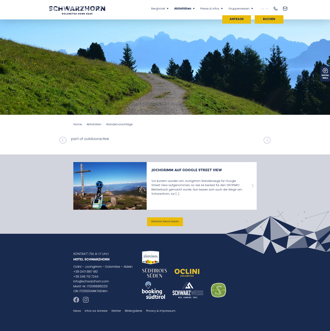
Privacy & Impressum (161, 311)
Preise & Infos (209, 8)
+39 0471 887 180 (85, 271)
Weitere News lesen (165, 221)
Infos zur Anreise (96, 311)
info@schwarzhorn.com (91, 281)
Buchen (269, 19)
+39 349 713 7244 (85, 276)
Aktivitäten (182, 8)
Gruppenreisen (238, 8)
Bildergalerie (133, 311)
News (77, 311)
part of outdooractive (90, 139)
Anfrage (237, 19)
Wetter (116, 311)
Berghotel (158, 8)
